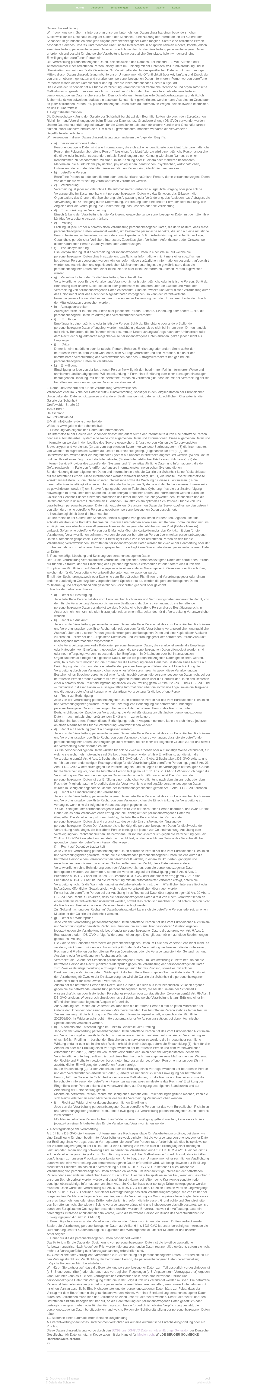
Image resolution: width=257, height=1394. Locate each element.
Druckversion (58, 1378)
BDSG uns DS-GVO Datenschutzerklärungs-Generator (150, 1330)
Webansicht (204, 1382)
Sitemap (74, 1378)
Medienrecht (146, 1334)
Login (208, 1378)
